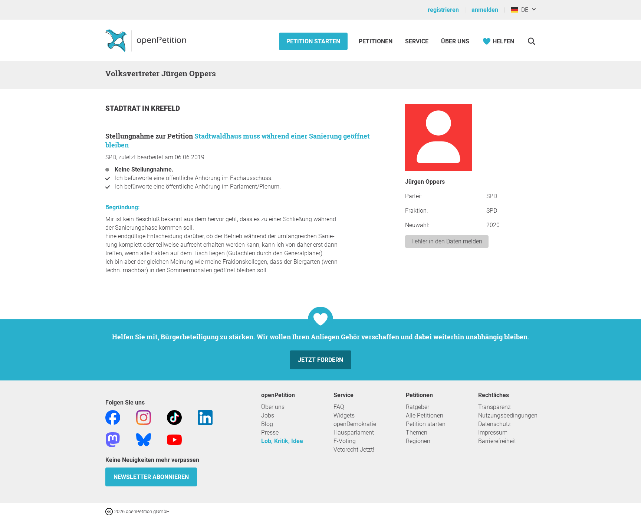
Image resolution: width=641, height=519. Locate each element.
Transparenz (494, 406)
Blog (267, 423)
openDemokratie (354, 423)
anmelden (484, 9)
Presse (270, 432)
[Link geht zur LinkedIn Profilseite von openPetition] (205, 416)
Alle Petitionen (424, 415)
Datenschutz (494, 423)
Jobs (267, 415)
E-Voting (344, 441)
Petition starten (313, 41)
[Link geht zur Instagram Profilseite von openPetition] (143, 416)
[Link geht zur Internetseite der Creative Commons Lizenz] (109, 511)
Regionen (418, 441)
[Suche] (531, 41)
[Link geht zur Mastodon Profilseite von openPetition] (112, 439)
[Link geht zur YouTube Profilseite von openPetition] (174, 439)
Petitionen (376, 41)
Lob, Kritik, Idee (282, 441)
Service (416, 41)
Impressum (492, 432)
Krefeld (165, 108)
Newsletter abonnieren (151, 476)
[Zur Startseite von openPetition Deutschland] (146, 40)
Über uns (273, 406)
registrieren (443, 9)
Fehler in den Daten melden (446, 241)
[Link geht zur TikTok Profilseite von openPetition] (174, 416)
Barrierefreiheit (497, 441)
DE (523, 9)
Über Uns (455, 41)
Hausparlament (353, 432)
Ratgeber (417, 406)
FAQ (338, 406)
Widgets (344, 415)
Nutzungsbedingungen (508, 415)
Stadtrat (123, 108)
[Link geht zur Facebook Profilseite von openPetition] (112, 416)
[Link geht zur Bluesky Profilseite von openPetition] (143, 439)
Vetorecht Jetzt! (353, 449)
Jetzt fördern (320, 359)
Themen (416, 432)
